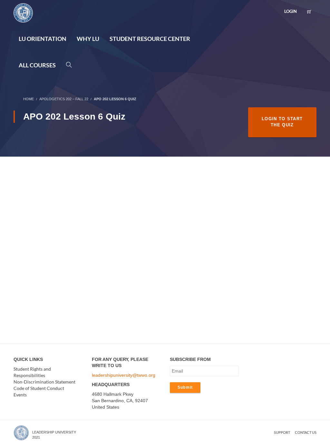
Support (282, 432)
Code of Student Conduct (39, 388)
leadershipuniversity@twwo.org (123, 375)
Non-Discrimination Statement (44, 381)
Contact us (305, 432)
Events (20, 394)
